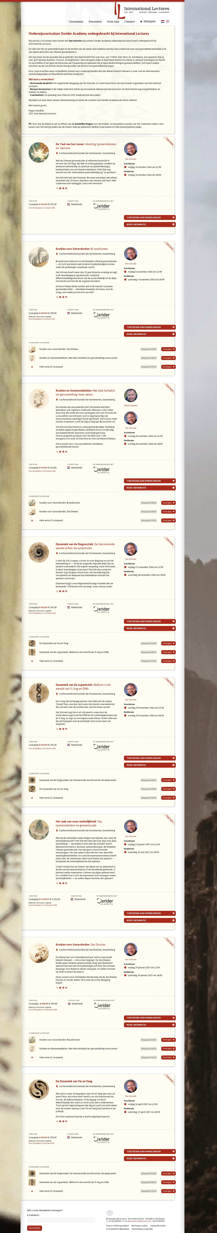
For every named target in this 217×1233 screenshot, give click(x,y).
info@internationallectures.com (137, 1221)
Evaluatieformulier (158, 1226)
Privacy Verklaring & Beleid (117, 1226)
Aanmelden (34, 1228)
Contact (129, 21)
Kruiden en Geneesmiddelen (78, 358)
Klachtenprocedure (139, 1226)
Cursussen (76, 21)
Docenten (95, 21)
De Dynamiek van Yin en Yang (54, 643)
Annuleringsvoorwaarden (142, 1229)
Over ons (113, 21)
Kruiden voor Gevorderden (82, 248)
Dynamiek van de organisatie (74, 652)
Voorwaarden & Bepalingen (117, 1229)
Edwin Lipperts (130, 405)
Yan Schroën (130, 159)
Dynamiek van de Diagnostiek (78, 780)
